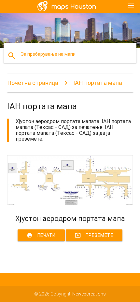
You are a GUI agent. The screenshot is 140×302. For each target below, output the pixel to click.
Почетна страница (32, 82)
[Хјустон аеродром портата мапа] (70, 203)
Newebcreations (89, 293)
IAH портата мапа (97, 82)
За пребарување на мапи (48, 54)
